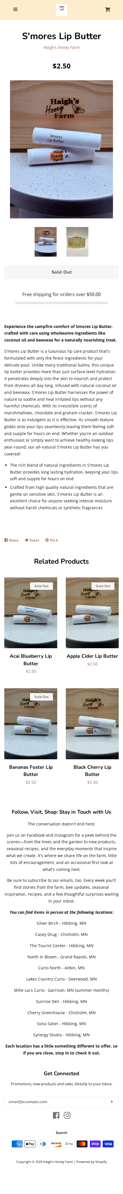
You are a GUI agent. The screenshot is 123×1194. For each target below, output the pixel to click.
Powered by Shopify (91, 1161)
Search (61, 1132)
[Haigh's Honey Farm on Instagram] (67, 1116)
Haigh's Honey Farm (61, 47)
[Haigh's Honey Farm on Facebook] (56, 1116)
